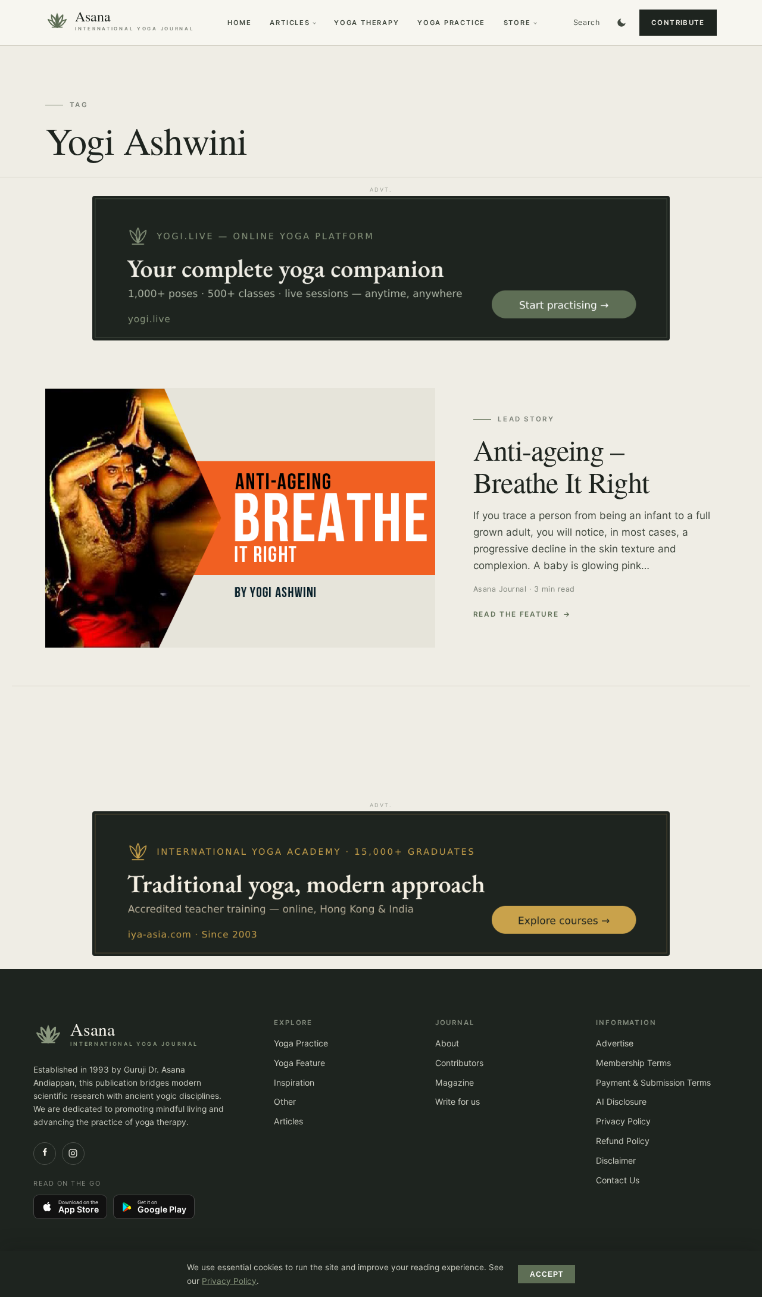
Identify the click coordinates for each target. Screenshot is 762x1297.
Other (285, 1101)
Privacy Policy (623, 1121)
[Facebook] (44, 1153)
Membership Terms (633, 1063)
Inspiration (294, 1082)
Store (517, 22)
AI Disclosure (621, 1101)
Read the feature (516, 614)
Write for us (457, 1101)
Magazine (454, 1082)
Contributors (459, 1063)
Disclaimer (616, 1160)
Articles (290, 22)
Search (586, 22)
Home (239, 22)
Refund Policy (622, 1141)
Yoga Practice (451, 22)
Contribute (678, 22)
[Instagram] (73, 1153)
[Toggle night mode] (621, 22)
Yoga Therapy (366, 22)
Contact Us (617, 1180)
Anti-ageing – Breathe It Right (561, 465)
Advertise (614, 1043)
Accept (547, 1274)
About (447, 1043)
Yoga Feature (299, 1063)
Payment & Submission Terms (653, 1082)
